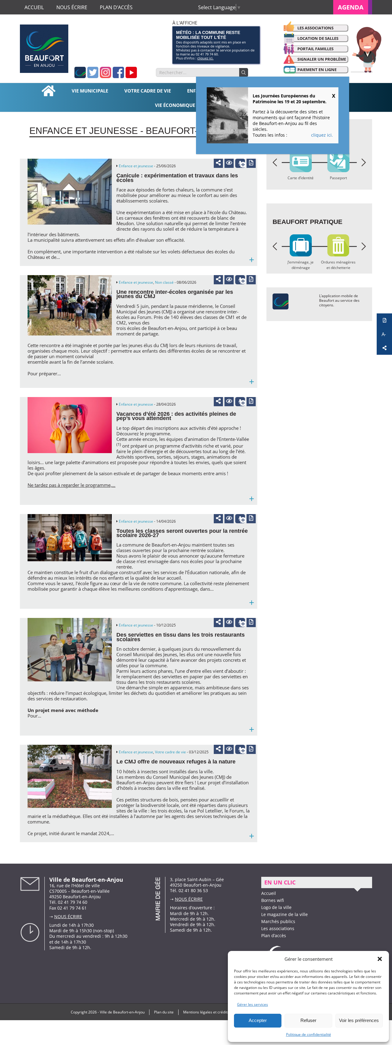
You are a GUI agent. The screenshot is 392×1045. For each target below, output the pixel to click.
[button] (380, 959)
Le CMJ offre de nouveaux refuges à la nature (176, 762)
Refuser (308, 1020)
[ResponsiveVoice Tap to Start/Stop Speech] (240, 163)
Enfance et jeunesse (136, 165)
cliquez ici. (205, 58)
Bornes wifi (272, 900)
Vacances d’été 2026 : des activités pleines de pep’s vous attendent (176, 416)
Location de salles (317, 38)
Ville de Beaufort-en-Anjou (122, 1012)
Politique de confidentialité (308, 1034)
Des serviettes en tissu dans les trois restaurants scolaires (180, 637)
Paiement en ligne (317, 69)
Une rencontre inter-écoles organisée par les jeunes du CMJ (174, 294)
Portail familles (315, 48)
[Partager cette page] (218, 162)
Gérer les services (252, 1004)
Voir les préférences (359, 1020)
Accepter (258, 1020)
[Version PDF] (251, 163)
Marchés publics (278, 921)
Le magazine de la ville (284, 914)
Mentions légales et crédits (206, 1012)
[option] (283, 167)
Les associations (315, 28)
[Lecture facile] (229, 163)
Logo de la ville (276, 907)
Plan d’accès (273, 935)
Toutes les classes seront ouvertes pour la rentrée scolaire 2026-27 (182, 533)
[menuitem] (352, 7)
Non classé (164, 282)
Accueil (268, 893)
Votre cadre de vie (170, 752)
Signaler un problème (321, 59)
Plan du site (164, 1012)
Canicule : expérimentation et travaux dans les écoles (177, 177)
